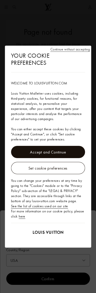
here (22, 216)
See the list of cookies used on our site (39, 206)
